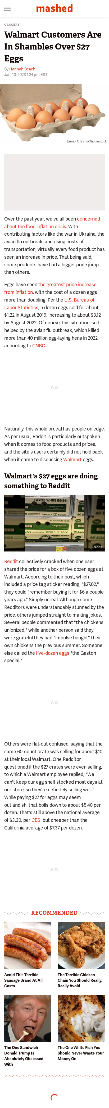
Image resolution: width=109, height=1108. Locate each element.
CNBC (38, 346)
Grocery (12, 24)
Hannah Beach (22, 69)
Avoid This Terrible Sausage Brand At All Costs (23, 980)
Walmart (72, 459)
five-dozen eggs (52, 653)
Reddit (97, 547)
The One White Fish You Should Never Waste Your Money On (81, 1053)
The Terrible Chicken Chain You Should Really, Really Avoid (80, 980)
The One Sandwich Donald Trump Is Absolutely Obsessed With (23, 1056)
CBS (35, 820)
